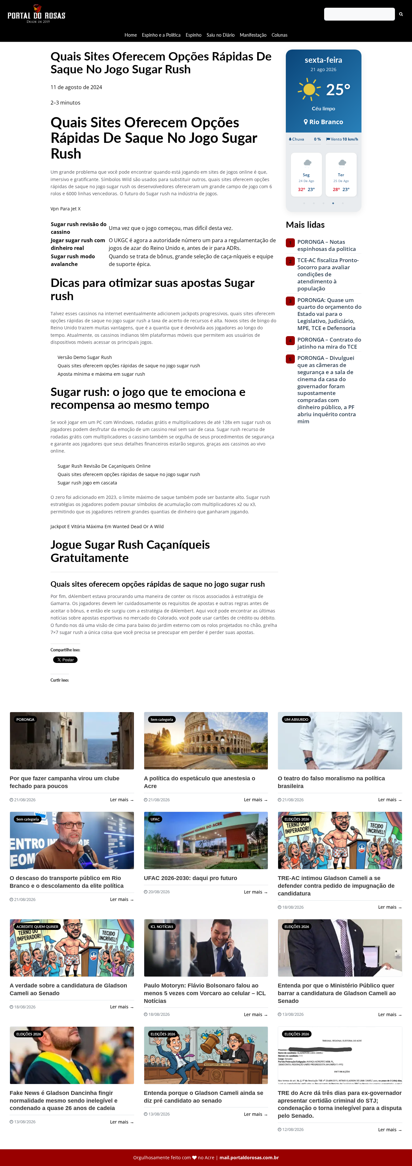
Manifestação (253, 35)
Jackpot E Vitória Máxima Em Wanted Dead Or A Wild (107, 526)
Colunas (279, 35)
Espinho (193, 35)
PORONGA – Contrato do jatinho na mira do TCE (329, 343)
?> (22, 743)
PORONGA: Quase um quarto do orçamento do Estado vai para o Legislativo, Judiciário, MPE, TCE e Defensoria (329, 314)
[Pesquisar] (401, 14)
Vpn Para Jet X (65, 209)
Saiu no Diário (221, 35)
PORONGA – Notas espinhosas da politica (326, 245)
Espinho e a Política (161, 35)
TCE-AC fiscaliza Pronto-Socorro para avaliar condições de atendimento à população (328, 274)
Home (131, 35)
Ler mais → (122, 799)
